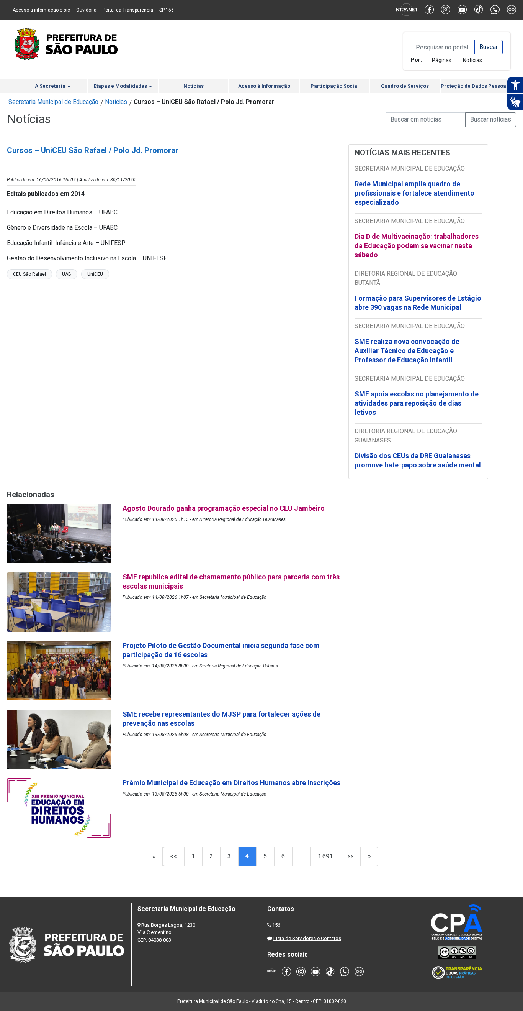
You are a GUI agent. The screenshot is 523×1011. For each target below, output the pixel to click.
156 (276, 925)
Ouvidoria (86, 10)
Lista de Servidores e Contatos (307, 938)
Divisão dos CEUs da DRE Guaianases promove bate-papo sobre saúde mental (418, 460)
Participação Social (335, 86)
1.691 (325, 856)
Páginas (441, 60)
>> (350, 856)
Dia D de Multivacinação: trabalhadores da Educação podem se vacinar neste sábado (417, 245)
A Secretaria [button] (51, 86)
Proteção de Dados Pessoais (475, 86)
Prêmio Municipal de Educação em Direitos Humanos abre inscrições (232, 783)
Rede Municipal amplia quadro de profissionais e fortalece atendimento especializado (414, 193)
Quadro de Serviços (405, 86)
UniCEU (95, 274)
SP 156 (166, 10)
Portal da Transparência (128, 10)
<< (173, 856)
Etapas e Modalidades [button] (121, 86)
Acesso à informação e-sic (41, 10)
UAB (66, 274)
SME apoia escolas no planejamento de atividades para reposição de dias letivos (417, 403)
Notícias (472, 60)
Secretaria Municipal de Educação (53, 101)
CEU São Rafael (29, 274)
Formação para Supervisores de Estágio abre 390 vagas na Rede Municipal (418, 302)
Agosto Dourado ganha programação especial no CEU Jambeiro (224, 508)
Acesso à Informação (264, 86)
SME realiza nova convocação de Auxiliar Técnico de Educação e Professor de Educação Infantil (407, 350)
